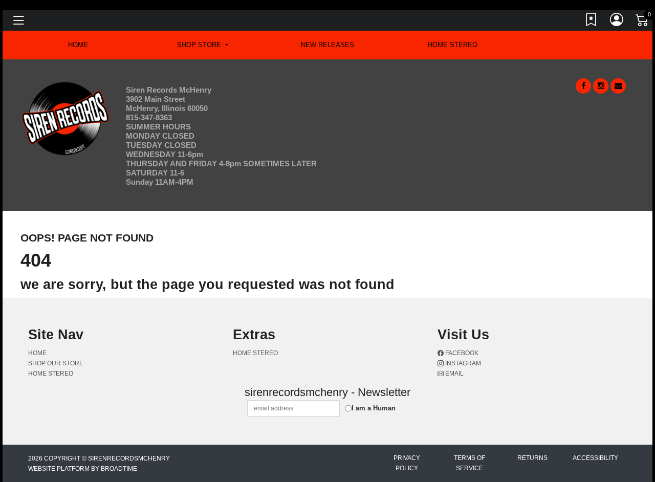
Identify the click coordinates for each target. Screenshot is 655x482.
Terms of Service (469, 463)
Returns (532, 458)
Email (454, 373)
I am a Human (374, 408)
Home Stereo (452, 45)
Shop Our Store (55, 363)
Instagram (462, 363)
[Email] (618, 86)
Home (37, 353)
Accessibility (595, 458)
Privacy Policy (407, 463)
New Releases (327, 45)
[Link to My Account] (617, 22)
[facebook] (583, 86)
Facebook (461, 353)
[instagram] (600, 86)
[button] (202, 45)
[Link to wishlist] (591, 22)
